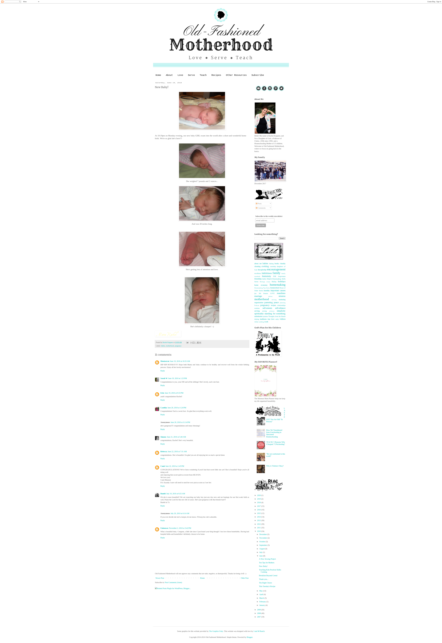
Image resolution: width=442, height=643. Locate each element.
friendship (258, 279)
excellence (257, 273)
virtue (256, 322)
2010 (259, 531)
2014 (259, 517)
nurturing (282, 300)
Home (158, 75)
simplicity (281, 311)
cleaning (257, 266)
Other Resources (236, 75)
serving (257, 311)
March (262, 598)
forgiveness (281, 276)
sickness (271, 311)
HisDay (274, 282)
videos (282, 319)
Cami (162, 466)
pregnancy (178, 346)
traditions (263, 319)
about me (258, 263)
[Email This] (191, 342)
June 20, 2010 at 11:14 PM (180, 422)
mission (282, 296)
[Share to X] (196, 342)
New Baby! (263, 566)
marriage (258, 296)
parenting (268, 302)
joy (255, 293)
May (261, 591)
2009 (259, 610)
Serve (191, 75)
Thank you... (263, 579)
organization (258, 302)
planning (282, 302)
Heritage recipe (265, 282)
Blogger (249, 637)
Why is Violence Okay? (275, 466)
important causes (277, 290)
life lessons (263, 293)
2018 (259, 502)
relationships (281, 305)
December (263, 534)
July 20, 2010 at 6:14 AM (180, 513)
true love (271, 319)
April (261, 594)
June (261, 556)
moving (274, 300)
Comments (261, 208)
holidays (281, 281)
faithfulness (267, 273)
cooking (265, 266)
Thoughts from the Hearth (276, 316)
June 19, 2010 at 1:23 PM (177, 378)
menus (270, 296)
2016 (259, 510)
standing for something (275, 313)
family (276, 273)
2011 (259, 528)
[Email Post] (187, 342)
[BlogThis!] (193, 342)
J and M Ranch (259, 631)
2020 (259, 495)
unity (277, 319)
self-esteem (267, 308)
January (262, 605)
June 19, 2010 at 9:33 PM (174, 393)
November (263, 538)
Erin (162, 393)
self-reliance (280, 308)
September (263, 545)
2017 (259, 506)
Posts (259, 204)
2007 (259, 617)
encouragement (276, 269)
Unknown (164, 528)
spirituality (259, 313)
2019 (259, 499)
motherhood (170, 346)
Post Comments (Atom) (173, 582)
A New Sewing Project (267, 559)
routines (257, 308)
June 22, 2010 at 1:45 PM (174, 466)
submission (258, 316)
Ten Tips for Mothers (266, 563)
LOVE (272, 293)
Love (180, 75)
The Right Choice (265, 583)
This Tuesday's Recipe (267, 586)
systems (265, 316)
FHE (274, 276)
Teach (203, 75)
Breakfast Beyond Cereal (268, 576)
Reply (162, 371)
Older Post (245, 578)
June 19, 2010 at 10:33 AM (180, 361)
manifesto (281, 293)
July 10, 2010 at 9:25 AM (175, 494)
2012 (259, 524)
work (266, 322)
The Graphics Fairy (216, 631)
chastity (282, 263)
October (262, 542)
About (169, 75)
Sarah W (163, 378)
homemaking (277, 284)
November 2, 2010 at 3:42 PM (180, 528)
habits (264, 279)
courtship (273, 266)
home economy (261, 285)
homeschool (274, 288)
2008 (259, 613)
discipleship (262, 270)
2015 (259, 513)
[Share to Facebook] (198, 342)
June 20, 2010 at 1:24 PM (176, 408)
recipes (273, 305)
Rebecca (163, 451)
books (277, 263)
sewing (264, 311)
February (262, 602)
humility (267, 291)
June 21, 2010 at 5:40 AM (176, 437)
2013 (259, 520)
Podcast (256, 305)
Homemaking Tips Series (262, 288)
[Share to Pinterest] (200, 342)
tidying (256, 319)
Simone (163, 437)
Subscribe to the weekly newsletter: (269, 216)
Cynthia (163, 408)
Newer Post (160, 578)
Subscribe (258, 75)
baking (271, 263)
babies (163, 346)
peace (276, 302)
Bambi (163, 494)
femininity (266, 276)
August (262, 549)
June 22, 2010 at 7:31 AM (177, 451)
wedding (261, 322)
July (261, 552)
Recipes (216, 75)
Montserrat (164, 361)
